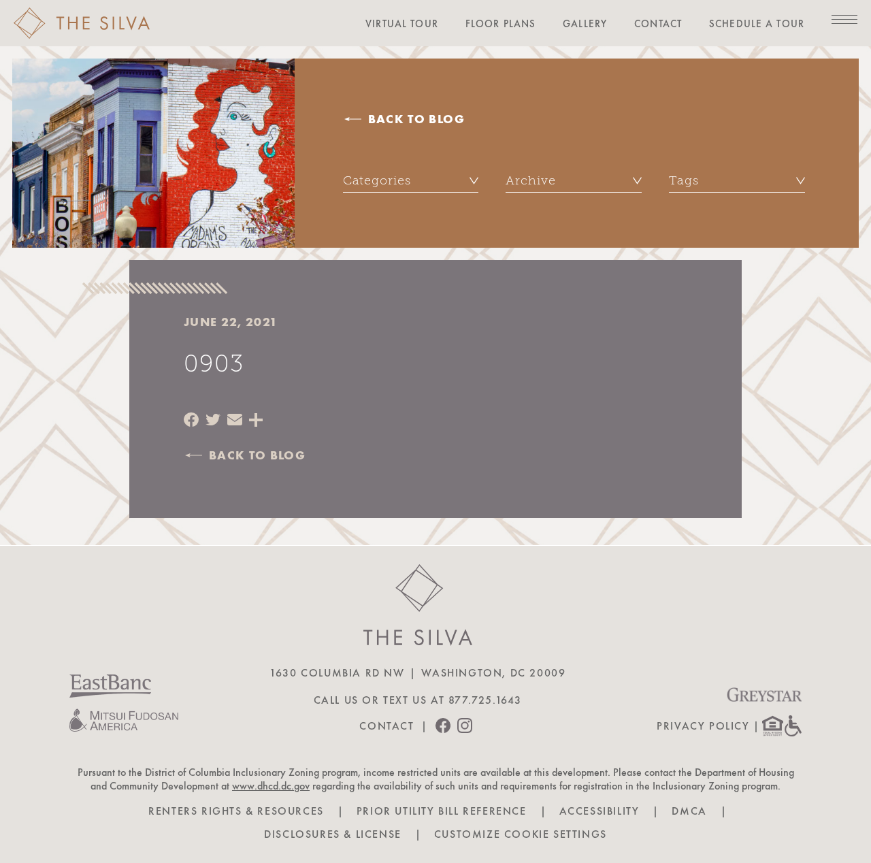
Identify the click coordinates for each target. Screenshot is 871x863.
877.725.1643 (485, 700)
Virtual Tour (401, 24)
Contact (658, 24)
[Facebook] (191, 420)
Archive (530, 180)
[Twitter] (213, 420)
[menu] (844, 19)
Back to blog (416, 119)
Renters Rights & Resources (236, 811)
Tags (684, 180)
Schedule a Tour (756, 24)
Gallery (585, 24)
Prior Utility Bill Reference (442, 811)
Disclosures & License (332, 834)
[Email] (234, 420)
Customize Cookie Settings (520, 834)
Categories (377, 180)
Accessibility (599, 811)
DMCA (689, 811)
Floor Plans (500, 24)
